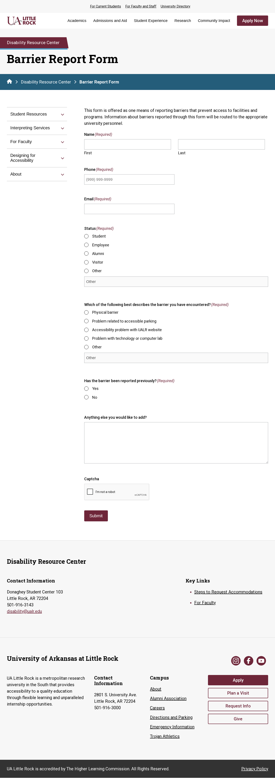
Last (181, 153)
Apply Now (252, 20)
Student (99, 236)
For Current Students (105, 6)
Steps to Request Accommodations (228, 592)
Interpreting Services (30, 127)
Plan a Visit (238, 693)
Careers (157, 707)
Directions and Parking (171, 717)
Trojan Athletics (165, 736)
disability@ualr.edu (24, 611)
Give (238, 718)
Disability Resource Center (46, 82)
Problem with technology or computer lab (127, 338)
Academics (76, 21)
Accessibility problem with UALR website (127, 329)
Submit (96, 515)
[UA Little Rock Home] (9, 81)
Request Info (238, 706)
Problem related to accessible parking (124, 321)
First (88, 153)
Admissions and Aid (110, 21)
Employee (100, 245)
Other (97, 271)
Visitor (97, 262)
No (94, 397)
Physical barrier (105, 312)
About (15, 174)
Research (182, 21)
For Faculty (21, 141)
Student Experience (151, 21)
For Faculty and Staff (140, 6)
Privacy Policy (254, 768)
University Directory (175, 6)
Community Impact (214, 21)
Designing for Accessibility (22, 158)
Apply (238, 680)
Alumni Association (168, 698)
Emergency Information (172, 726)
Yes (95, 388)
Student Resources (28, 114)
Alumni (98, 253)
